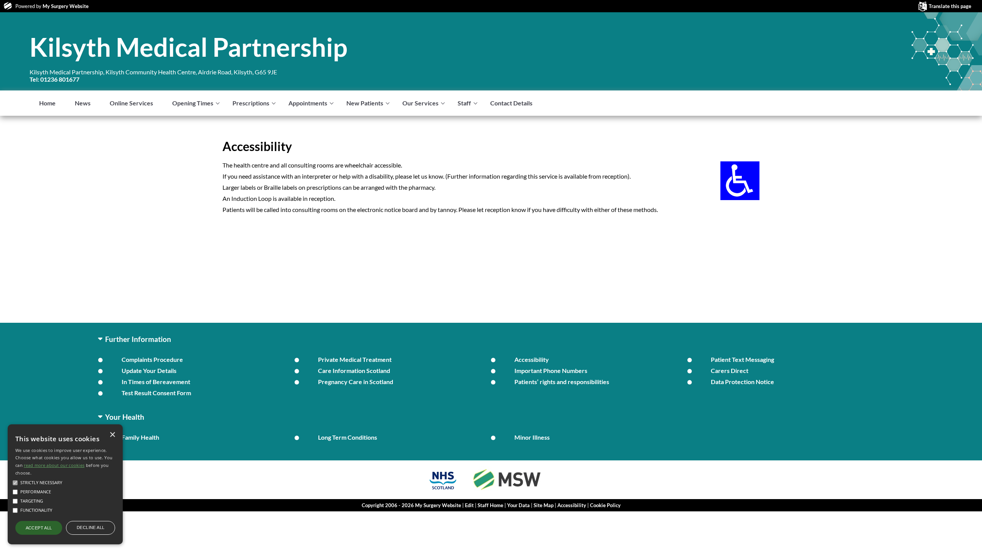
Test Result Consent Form (156, 392)
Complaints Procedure (152, 359)
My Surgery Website (66, 6)
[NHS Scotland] (443, 490)
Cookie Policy (605, 505)
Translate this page (950, 6)
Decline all (90, 527)
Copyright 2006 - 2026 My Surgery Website (411, 505)
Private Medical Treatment (355, 359)
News (83, 103)
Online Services (131, 103)
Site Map (544, 505)
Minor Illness (532, 437)
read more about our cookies (54, 465)
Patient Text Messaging (742, 359)
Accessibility (531, 359)
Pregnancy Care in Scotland (355, 381)
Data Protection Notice (742, 381)
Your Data (518, 505)
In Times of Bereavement (156, 381)
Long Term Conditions (347, 437)
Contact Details (511, 103)
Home (47, 103)
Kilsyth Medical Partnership (189, 46)
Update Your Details (149, 370)
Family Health (140, 437)
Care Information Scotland (354, 370)
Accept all (39, 528)
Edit (469, 505)
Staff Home (490, 505)
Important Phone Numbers (550, 370)
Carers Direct (729, 370)
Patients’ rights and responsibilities (561, 381)
